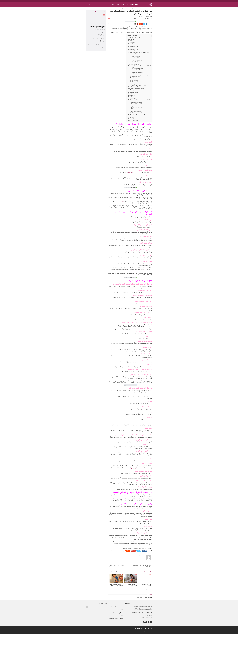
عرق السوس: (132, 95)
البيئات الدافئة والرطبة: (135, 57)
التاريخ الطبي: (132, 118)
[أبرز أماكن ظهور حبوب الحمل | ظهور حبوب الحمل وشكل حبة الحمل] (127, 614)
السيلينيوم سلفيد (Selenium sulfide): (137, 68)
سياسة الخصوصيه (138, 628)
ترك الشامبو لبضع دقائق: (135, 81)
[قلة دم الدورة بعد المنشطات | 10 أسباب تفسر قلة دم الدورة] (127, 620)
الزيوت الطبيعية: (133, 98)
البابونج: (131, 96)
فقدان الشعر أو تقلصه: (134, 46)
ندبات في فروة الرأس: (134, 49)
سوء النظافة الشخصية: (135, 53)
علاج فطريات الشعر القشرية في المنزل (137, 88)
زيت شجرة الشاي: (134, 73)
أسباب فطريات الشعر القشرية (133, 50)
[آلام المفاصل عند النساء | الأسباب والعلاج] (130, 578)
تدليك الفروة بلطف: (135, 80)
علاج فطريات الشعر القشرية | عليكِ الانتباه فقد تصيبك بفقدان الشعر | (132, 548)
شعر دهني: (132, 44)
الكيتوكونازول (146, 292)
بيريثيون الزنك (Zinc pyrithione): (137, 69)
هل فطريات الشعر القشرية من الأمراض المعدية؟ (137, 112)
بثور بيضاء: (132, 47)
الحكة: (131, 40)
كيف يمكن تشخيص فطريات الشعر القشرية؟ (136, 114)
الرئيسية (136, 4)
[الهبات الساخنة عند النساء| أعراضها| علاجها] (144, 578)
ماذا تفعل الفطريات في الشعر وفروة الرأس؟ (136, 37)
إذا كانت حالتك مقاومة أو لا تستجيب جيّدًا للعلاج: (139, 85)
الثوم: (131, 93)
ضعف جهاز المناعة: (135, 62)
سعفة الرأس (121, 201)
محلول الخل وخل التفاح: (134, 92)
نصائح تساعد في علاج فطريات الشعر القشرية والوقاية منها (140, 99)
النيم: (132, 89)
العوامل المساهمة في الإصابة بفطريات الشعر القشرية (139, 52)
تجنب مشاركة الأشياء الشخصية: (137, 102)
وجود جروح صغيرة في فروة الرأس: (137, 60)
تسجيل (118, 4)
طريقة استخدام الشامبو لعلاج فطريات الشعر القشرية (139, 74)
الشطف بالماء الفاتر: (135, 82)
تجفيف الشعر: (134, 84)
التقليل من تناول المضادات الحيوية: (137, 107)
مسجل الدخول (144, 597)
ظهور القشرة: (132, 39)
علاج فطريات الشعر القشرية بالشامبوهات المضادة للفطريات (140, 65)
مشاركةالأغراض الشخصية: (136, 56)
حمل (127, 4)
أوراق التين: (132, 90)
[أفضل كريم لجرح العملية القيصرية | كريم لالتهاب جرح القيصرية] (96, 19)
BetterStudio (93, 631)
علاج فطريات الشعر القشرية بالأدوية (136, 86)
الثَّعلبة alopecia (132, 172)
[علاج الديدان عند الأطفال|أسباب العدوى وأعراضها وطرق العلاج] (116, 578)
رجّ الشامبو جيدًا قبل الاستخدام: (136, 76)
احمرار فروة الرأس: (133, 43)
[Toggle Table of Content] (149, 36)
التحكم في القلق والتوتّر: (136, 108)
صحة (132, 4)
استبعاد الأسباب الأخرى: (134, 120)
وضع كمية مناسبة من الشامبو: (136, 78)
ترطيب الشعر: (134, 77)
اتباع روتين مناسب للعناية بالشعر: (137, 111)
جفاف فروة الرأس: (133, 42)
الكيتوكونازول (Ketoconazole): (137, 67)
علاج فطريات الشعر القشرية (133, 64)
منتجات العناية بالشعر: (135, 58)
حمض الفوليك (134, 468)
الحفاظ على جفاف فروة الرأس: (137, 103)
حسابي (113, 4)
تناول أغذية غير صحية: (135, 61)
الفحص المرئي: (132, 115)
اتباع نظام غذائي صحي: (135, 106)
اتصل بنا (122, 4)
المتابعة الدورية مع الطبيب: (136, 104)
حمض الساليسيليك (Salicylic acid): (137, 72)
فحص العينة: (132, 117)
